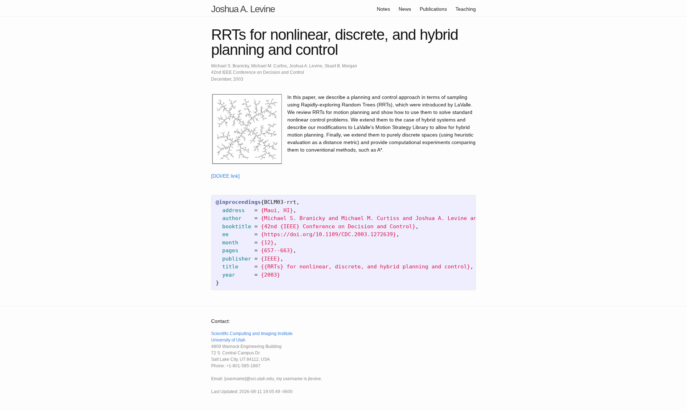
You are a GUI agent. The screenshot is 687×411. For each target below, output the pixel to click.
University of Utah (228, 340)
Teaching (465, 9)
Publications (433, 9)
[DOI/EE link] (225, 176)
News (405, 9)
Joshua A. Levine (243, 9)
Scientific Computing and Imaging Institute (252, 333)
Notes (383, 9)
